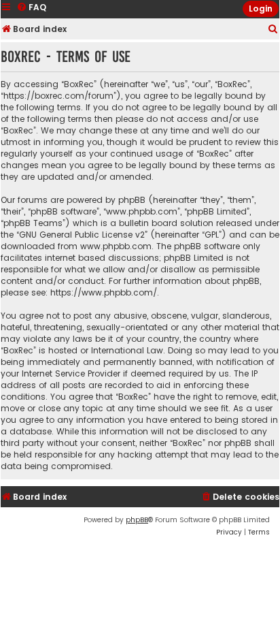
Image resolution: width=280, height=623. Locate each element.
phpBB (137, 520)
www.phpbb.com (116, 246)
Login (261, 8)
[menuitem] (273, 29)
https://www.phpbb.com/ (103, 292)
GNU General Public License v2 (82, 234)
